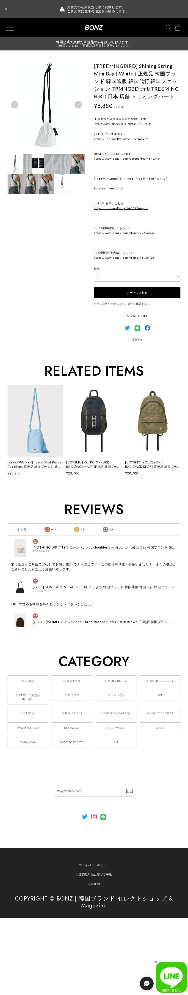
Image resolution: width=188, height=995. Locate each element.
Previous (14, 104)
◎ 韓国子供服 (71, 680)
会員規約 (94, 884)
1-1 (116, 742)
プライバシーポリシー (94, 865)
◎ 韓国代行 (72, 695)
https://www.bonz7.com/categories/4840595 (127, 158)
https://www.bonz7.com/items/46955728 (124, 257)
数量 (97, 269)
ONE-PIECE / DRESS (160, 713)
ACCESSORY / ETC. (71, 742)
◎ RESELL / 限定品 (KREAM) (28, 697)
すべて (21, 529)
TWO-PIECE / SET (27, 727)
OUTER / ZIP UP (72, 713)
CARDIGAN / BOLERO (116, 713)
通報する (137, 339)
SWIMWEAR (28, 742)
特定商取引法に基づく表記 (94, 874)
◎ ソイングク (116, 695)
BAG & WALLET (116, 727)
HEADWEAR (72, 727)
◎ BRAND (28, 680)
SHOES (160, 727)
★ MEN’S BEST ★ (116, 680)
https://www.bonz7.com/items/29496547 (124, 233)
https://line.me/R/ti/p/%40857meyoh (121, 139)
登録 (129, 791)
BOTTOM (28, 713)
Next (78, 104)
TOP (160, 695)
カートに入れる (137, 292)
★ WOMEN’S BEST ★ (160, 680)
